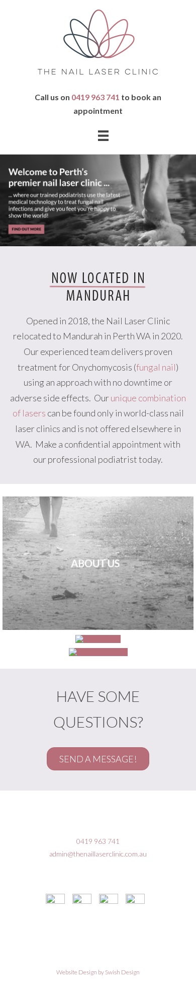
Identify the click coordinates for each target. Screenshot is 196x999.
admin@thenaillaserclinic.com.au (98, 853)
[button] (98, 758)
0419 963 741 (95, 97)
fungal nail (156, 367)
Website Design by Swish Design (98, 972)
